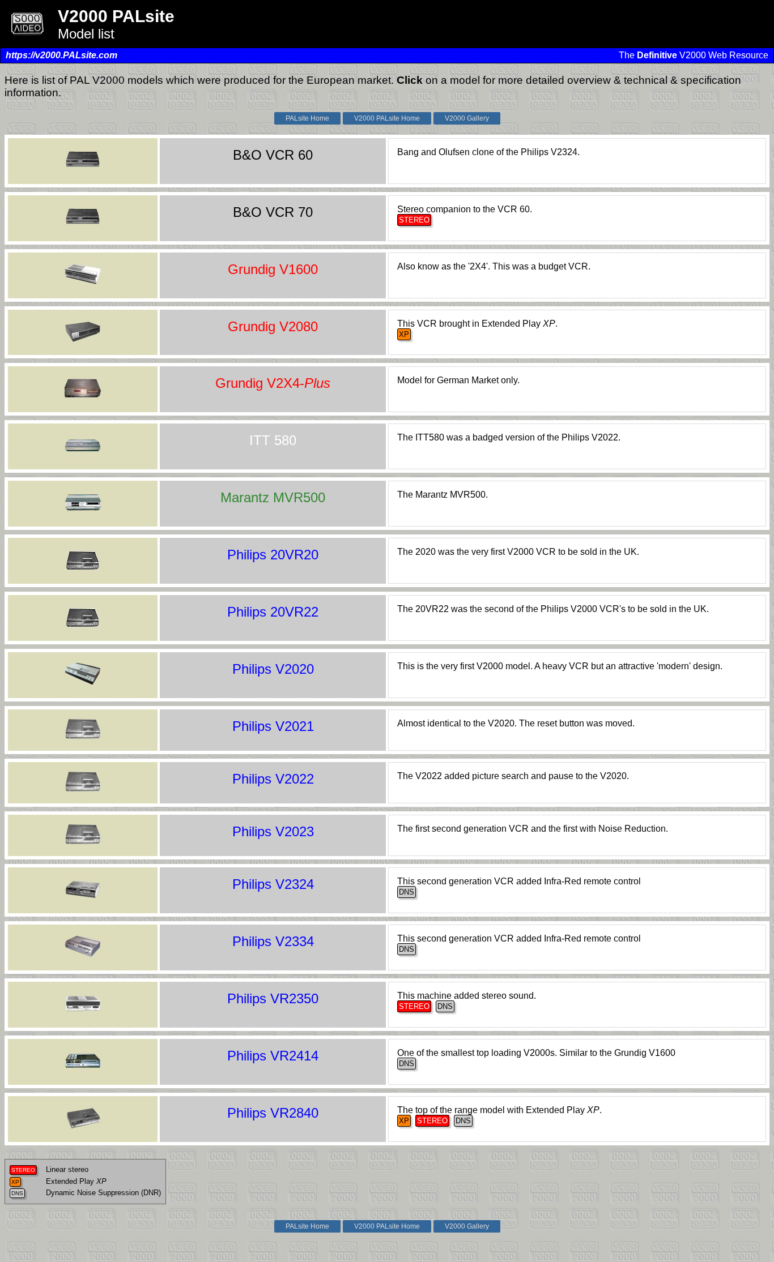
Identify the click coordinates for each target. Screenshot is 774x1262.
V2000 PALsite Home (387, 118)
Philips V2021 (273, 726)
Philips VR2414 (272, 1055)
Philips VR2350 (272, 998)
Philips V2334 (273, 941)
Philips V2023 (273, 831)
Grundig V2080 (273, 326)
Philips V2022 (273, 778)
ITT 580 (272, 440)
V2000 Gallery (467, 118)
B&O (273, 154)
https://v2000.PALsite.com (61, 55)
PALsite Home (307, 118)
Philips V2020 (273, 669)
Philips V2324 (273, 884)
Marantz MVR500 (272, 497)
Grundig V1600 (273, 269)
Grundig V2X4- (272, 383)
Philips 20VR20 (272, 554)
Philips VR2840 (272, 1112)
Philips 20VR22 (272, 611)
